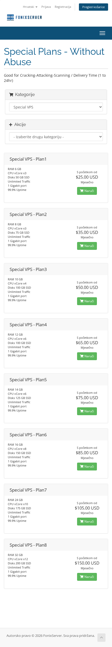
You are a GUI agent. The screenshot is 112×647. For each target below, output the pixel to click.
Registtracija (63, 7)
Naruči (89, 191)
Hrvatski (29, 7)
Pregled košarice (93, 7)
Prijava (46, 7)
